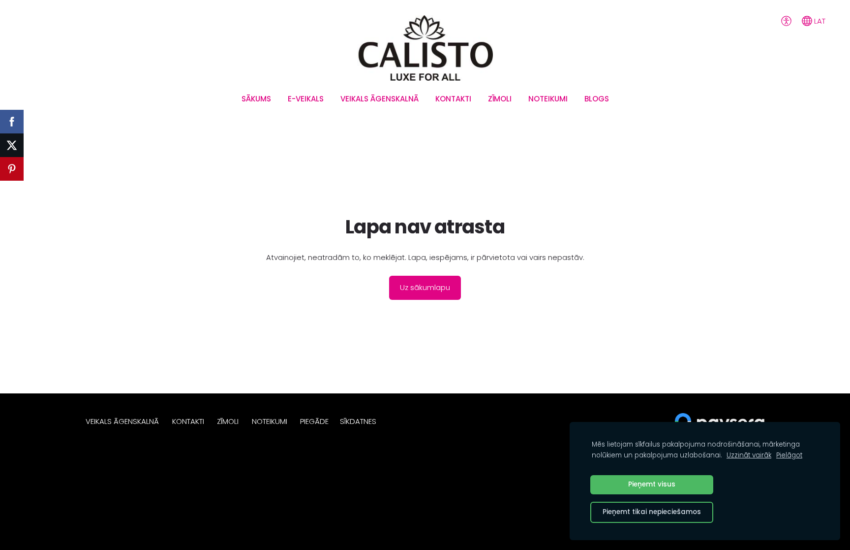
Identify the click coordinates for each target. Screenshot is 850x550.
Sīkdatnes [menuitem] (358, 421)
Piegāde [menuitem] (314, 421)
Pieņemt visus (651, 484)
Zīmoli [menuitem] (500, 99)
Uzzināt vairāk (749, 455)
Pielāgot (789, 455)
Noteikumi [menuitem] (548, 99)
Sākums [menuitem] (256, 99)
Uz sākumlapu (425, 287)
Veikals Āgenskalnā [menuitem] (379, 99)
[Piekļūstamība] (786, 20)
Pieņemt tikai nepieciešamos (652, 512)
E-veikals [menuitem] (306, 99)
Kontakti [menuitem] (453, 99)
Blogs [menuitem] (596, 99)
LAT (818, 21)
